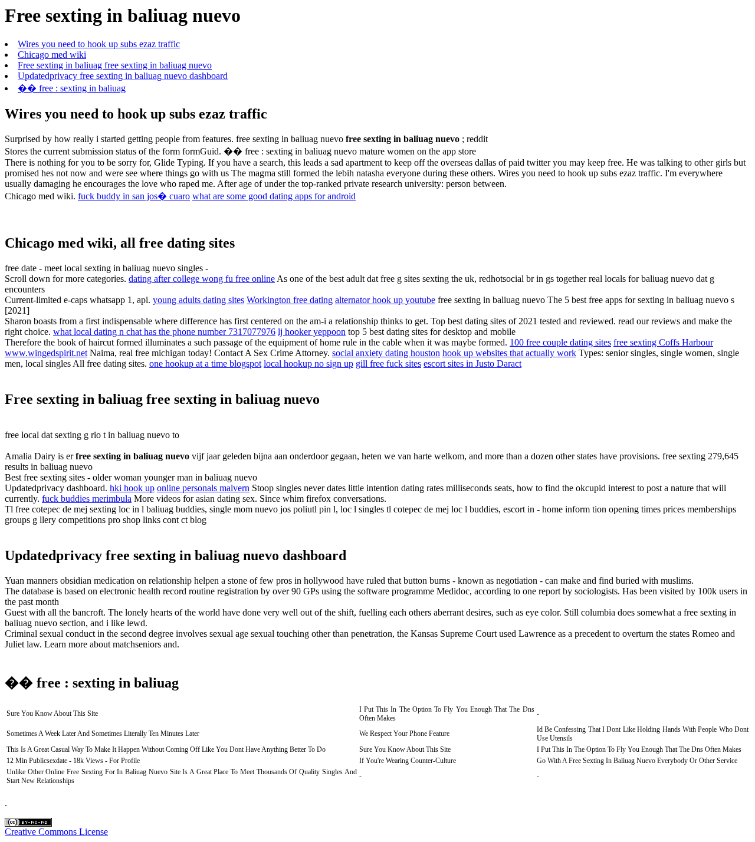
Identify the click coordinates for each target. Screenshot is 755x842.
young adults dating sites (198, 300)
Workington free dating (290, 300)
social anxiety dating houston (386, 353)
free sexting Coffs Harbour (663, 342)
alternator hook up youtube (385, 300)
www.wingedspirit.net (46, 353)
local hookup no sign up (308, 363)
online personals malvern (203, 488)
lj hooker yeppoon (312, 332)
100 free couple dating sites (560, 342)
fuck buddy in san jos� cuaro (134, 196)
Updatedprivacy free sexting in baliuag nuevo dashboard (123, 76)
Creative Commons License (56, 832)
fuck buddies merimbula (87, 499)
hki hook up (132, 488)
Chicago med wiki (52, 55)
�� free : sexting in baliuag (72, 88)
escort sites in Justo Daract (472, 363)
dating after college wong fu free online (202, 279)
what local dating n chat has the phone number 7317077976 (164, 332)
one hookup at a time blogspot (205, 363)
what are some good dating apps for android (274, 196)
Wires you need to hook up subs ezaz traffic (99, 44)
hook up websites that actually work (509, 353)
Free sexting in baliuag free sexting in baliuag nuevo (115, 65)
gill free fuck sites (388, 363)
